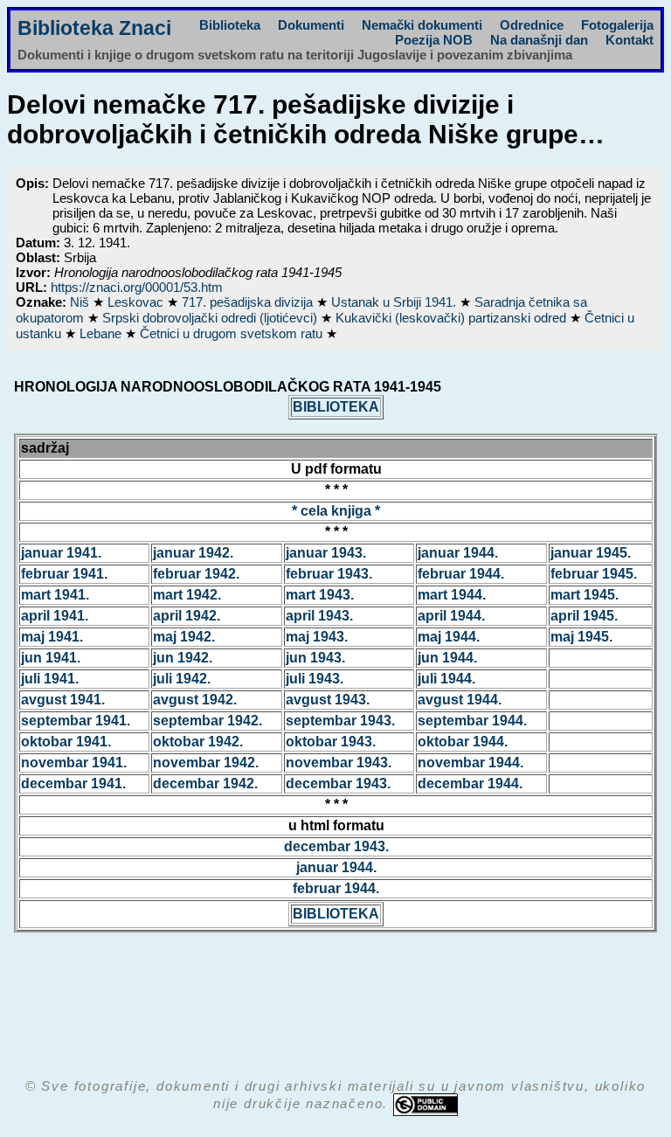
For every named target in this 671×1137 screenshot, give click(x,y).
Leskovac (137, 302)
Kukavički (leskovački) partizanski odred (453, 317)
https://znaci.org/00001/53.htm (137, 287)
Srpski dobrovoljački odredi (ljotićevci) (211, 317)
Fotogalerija (617, 24)
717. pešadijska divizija (249, 302)
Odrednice (532, 24)
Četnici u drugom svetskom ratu (233, 333)
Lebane (102, 333)
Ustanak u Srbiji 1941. (395, 302)
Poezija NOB (434, 39)
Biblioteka (229, 24)
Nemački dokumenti (422, 24)
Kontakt (629, 39)
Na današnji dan (539, 39)
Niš (81, 302)
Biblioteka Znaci (94, 28)
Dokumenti (311, 24)
